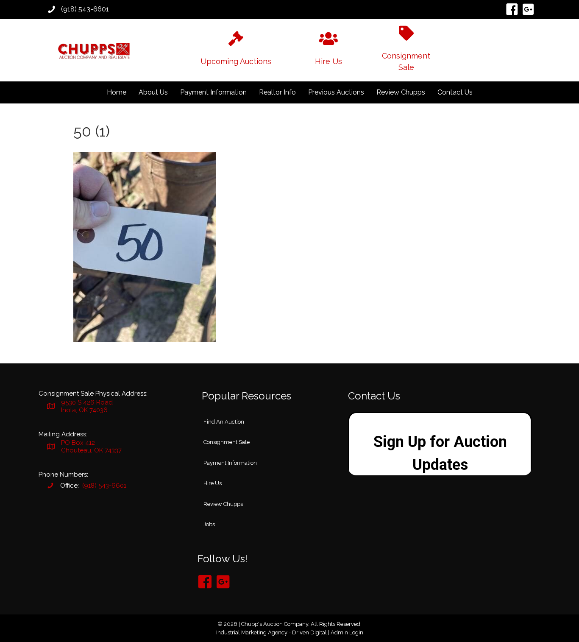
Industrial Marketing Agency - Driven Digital (271, 632)
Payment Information (213, 92)
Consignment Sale (226, 442)
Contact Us (455, 92)
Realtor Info (277, 92)
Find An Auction (223, 422)
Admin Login (347, 632)
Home (116, 92)
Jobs (209, 524)
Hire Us (212, 483)
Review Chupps (400, 92)
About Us (153, 92)
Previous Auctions (336, 92)
